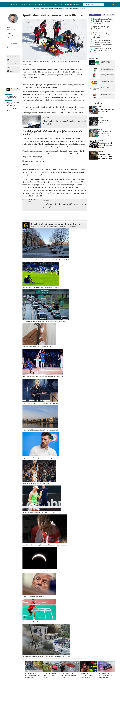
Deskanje (83, 8)
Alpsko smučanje (54, 8)
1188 (25, 1)
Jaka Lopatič (11, 30)
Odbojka (66, 4)
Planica (46, 8)
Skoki (61, 8)
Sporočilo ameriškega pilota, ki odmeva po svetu (102, 28)
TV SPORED (8, 1)
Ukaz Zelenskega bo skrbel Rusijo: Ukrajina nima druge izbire (103, 50)
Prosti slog (76, 8)
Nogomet (24, 4)
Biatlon (70, 8)
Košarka (31, 4)
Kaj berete (95, 14)
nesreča (12, 71)
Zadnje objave (108, 14)
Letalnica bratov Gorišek (12, 63)
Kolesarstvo (39, 4)
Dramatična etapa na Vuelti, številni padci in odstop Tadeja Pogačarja (103, 21)
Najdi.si (17, 1)
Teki (66, 8)
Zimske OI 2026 (39, 8)
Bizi (13, 1)
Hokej (56, 4)
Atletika (72, 4)
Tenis (60, 4)
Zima (52, 4)
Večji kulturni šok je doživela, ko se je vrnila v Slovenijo (102, 35)
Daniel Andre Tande (11, 56)
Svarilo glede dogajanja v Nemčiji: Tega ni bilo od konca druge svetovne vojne (103, 43)
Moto (78, 4)
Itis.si (21, 1)
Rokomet (46, 4)
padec (8, 67)
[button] (6, 4)
